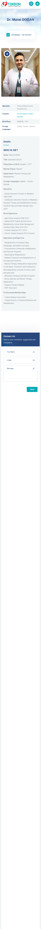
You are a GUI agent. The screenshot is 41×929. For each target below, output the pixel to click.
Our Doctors (26, 35)
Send (32, 389)
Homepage (15, 35)
